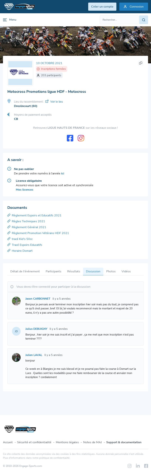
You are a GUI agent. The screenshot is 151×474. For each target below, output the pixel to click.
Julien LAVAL (33, 355)
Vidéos (126, 271)
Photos (111, 271)
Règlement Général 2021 (29, 227)
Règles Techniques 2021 (28, 221)
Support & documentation (123, 442)
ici (62, 173)
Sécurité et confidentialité (34, 442)
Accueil (8, 442)
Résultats (73, 271)
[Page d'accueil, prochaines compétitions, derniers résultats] (19, 6)
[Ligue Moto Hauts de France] (20, 73)
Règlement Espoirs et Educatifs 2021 (37, 215)
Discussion (93, 271)
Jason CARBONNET (37, 299)
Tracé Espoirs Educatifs (27, 245)
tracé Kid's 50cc (22, 239)
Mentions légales (67, 442)
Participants (53, 271)
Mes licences (24, 190)
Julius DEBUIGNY (36, 329)
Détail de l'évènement (25, 271)
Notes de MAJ (92, 442)
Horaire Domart (22, 251)
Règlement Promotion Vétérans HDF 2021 (40, 233)
